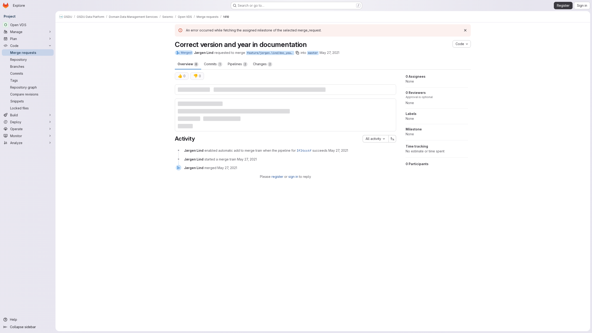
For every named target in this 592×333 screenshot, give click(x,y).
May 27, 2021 (329, 53)
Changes (262, 64)
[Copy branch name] (297, 53)
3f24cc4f (304, 150)
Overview (187, 64)
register (277, 177)
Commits (212, 64)
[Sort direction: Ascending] (392, 138)
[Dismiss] (465, 30)
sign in (293, 177)
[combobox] (375, 138)
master (313, 53)
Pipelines (237, 64)
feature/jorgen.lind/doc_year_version (270, 53)
